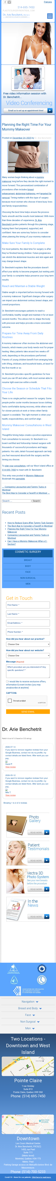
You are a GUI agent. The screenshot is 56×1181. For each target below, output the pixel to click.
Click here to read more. (41, 1177)
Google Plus (13, 2)
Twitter (9, 2)
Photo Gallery (28, 826)
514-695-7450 (26, 7)
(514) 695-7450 (33, 1096)
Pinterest (18, 2)
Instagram (22, 2)
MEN (28, 584)
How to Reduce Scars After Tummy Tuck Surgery (30, 523)
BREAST (28, 560)
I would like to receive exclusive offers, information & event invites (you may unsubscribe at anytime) (26, 684)
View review (10, 766)
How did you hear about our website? (25, 650)
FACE (28, 572)
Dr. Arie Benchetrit (43, 138)
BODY (28, 566)
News (28, 910)
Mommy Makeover (35, 475)
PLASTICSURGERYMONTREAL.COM (19, 10)
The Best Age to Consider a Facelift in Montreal (26, 493)
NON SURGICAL (28, 578)
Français (48, 2)
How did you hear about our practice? (25, 639)
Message (15, 661)
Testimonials (28, 854)
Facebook (5, 2)
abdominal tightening (25, 193)
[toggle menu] (50, 16)
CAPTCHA (11, 693)
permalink (20, 478)
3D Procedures (28, 882)
